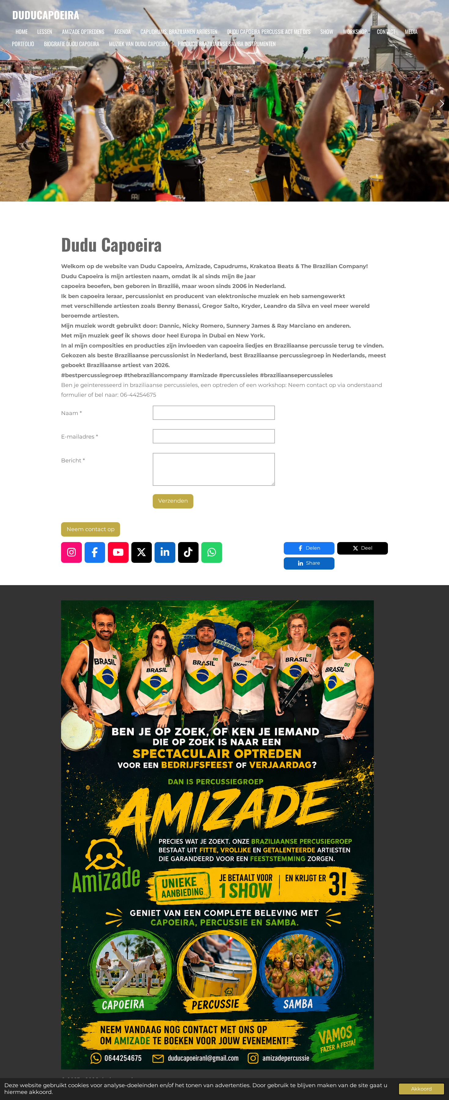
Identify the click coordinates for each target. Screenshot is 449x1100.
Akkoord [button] (421, 1089)
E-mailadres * (79, 436)
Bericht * (73, 460)
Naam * (71, 413)
